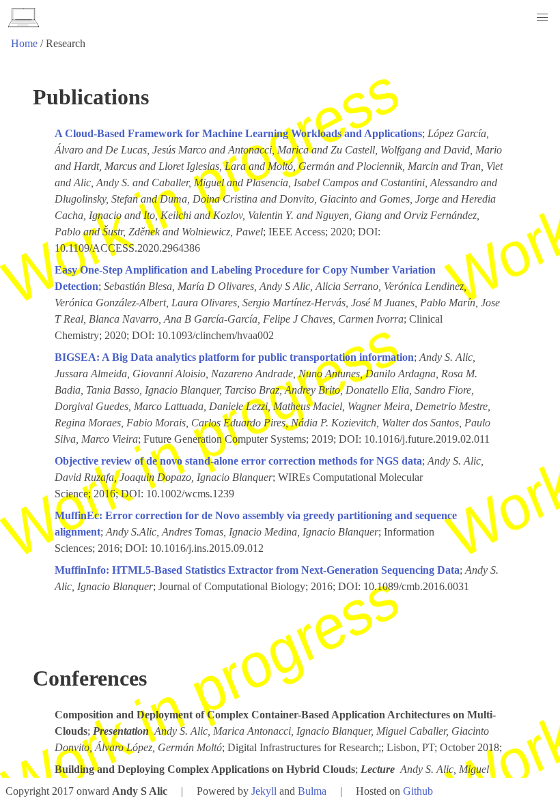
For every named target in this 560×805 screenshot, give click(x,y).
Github (418, 791)
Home (24, 43)
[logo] (23, 17)
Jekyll (264, 791)
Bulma (312, 791)
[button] (542, 17)
